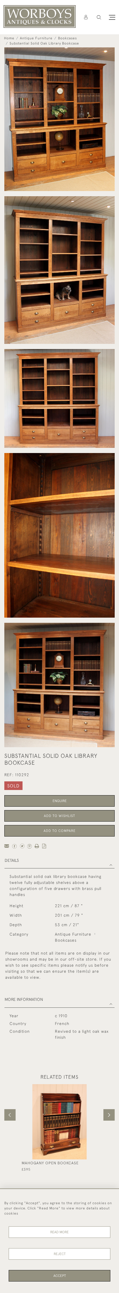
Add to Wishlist (59, 816)
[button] (99, 17)
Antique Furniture (36, 38)
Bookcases (67, 38)
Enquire (60, 801)
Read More (59, 1232)
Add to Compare (60, 831)
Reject (60, 1254)
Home (9, 38)
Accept (59, 1276)
